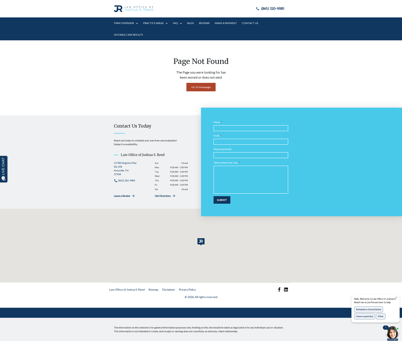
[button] (201, 242)
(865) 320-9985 (126, 180)
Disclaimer (168, 289)
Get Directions (163, 195)
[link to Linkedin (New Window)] (286, 289)
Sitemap (153, 289)
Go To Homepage (201, 87)
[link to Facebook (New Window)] (279, 289)
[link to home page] (133, 8)
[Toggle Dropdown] (137, 23)
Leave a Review (122, 195)
